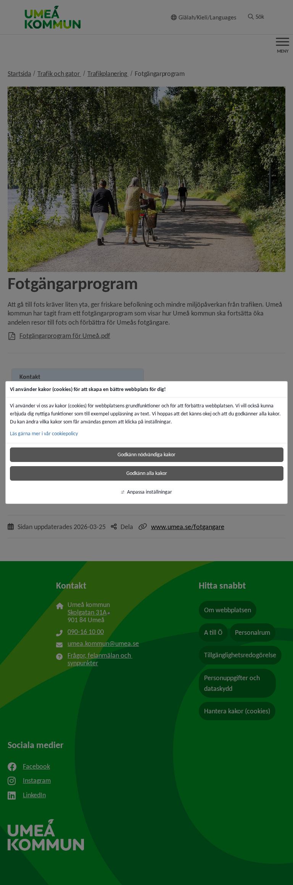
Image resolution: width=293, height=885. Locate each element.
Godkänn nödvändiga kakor (146, 454)
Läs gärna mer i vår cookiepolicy (44, 433)
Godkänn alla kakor (146, 473)
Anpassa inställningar (149, 492)
